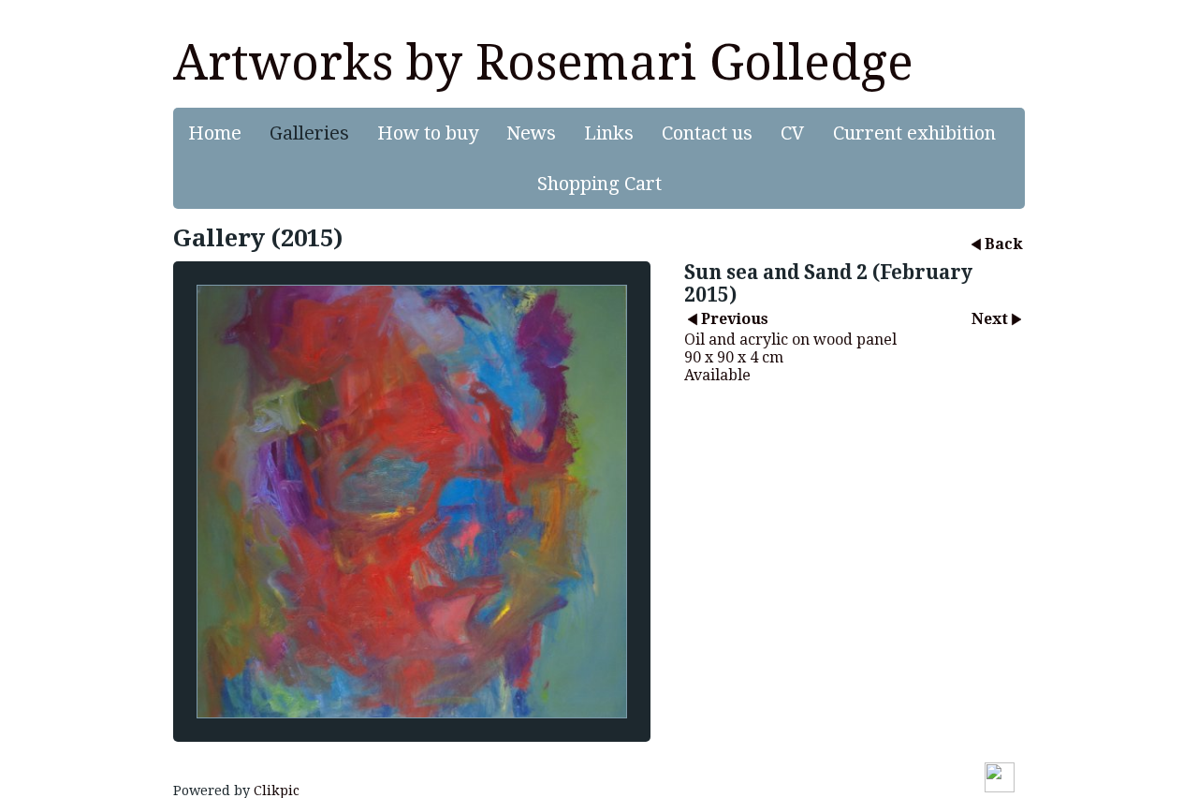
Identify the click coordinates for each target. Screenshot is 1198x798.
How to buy (427, 133)
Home (214, 133)
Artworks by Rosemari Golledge (543, 63)
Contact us (707, 133)
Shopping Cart (599, 183)
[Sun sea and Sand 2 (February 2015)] (412, 501)
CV (793, 133)
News (531, 133)
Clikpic (277, 790)
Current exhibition (914, 133)
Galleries (309, 133)
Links (609, 133)
